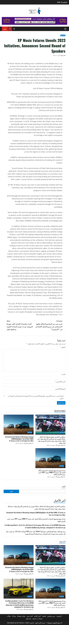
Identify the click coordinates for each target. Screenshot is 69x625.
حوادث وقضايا (21, 616)
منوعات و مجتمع (37, 619)
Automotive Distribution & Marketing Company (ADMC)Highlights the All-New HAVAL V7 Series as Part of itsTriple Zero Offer (19, 439)
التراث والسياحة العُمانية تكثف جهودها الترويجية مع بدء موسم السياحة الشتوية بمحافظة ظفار (20, 325)
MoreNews (11, 623)
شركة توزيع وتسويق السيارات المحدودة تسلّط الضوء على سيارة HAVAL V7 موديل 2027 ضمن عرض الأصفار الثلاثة (51, 472)
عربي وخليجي (51, 616)
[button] (65, 29)
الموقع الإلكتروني (60, 389)
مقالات (9, 616)
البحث (63, 486)
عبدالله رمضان (60, 445)
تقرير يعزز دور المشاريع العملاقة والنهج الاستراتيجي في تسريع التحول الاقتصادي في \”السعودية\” (49, 325)
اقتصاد (44, 616)
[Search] (14, 29)
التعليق (62, 347)
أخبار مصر (30, 616)
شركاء (14, 616)
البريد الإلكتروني (60, 382)
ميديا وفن (28, 619)
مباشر (4, 29)
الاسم (63, 374)
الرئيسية (59, 616)
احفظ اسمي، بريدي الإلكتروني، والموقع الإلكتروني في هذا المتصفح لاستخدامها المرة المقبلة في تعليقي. (36, 397)
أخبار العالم (37, 616)
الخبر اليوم (63, 35)
